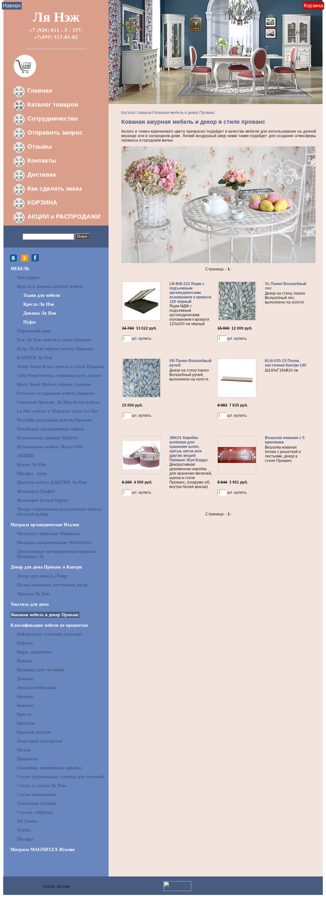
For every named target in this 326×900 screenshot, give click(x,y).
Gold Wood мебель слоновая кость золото (59, 375)
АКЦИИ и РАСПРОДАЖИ (64, 216)
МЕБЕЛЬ (20, 268)
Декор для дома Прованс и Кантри (46, 567)
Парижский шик (34, 331)
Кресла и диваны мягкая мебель (50, 286)
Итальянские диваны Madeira (47, 438)
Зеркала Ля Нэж (33, 593)
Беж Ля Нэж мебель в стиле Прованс (54, 340)
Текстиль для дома (30, 604)
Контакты (41, 160)
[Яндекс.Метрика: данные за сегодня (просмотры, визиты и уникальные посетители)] (177, 886)
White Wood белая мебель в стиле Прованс (60, 366)
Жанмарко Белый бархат (42, 500)
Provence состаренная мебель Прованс (56, 393)
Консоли (25, 705)
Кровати (25, 723)
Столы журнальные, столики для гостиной (60, 776)
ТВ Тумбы (27, 821)
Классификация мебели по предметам (49, 625)
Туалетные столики (36, 803)
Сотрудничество (52, 118)
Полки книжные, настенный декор (52, 585)
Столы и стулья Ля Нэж (41, 785)
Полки (23, 750)
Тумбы (24, 830)
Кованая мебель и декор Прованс (45, 614)
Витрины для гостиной (40, 669)
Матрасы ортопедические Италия (45, 524)
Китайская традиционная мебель (50, 429)
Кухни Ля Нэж (31, 464)
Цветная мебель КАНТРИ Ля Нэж (52, 482)
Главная (39, 90)
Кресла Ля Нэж (38, 304)
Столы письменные (37, 794)
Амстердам (28, 277)
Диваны (25, 678)
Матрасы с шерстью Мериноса (48, 533)
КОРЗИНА (42, 202)
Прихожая (27, 759)
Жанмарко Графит (36, 491)
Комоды (25, 696)
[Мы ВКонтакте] (15, 260)
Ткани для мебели (41, 295)
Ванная (24, 661)
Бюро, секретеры (34, 652)
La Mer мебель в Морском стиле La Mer (57, 411)
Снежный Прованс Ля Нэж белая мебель (58, 402)
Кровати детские (34, 732)
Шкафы (25, 839)
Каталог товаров (52, 104)
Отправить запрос (55, 132)
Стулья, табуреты (35, 812)
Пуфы (29, 322)
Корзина (313, 5)
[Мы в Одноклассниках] (24, 260)
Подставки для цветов (40, 741)
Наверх (12, 5)
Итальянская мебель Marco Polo (50, 446)
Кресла (24, 714)
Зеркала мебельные (36, 687)
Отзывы (39, 146)
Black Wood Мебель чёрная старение (54, 384)
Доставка (41, 174)
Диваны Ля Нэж (39, 313)
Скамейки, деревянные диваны (49, 767)
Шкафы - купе (31, 473)
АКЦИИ (25, 455)
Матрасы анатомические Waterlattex (54, 542)
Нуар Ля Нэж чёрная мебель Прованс (55, 348)
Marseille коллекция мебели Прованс (54, 420)
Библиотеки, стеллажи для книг (49, 634)
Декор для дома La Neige (42, 576)
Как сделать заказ (54, 188)
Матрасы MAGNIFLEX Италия (43, 849)
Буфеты (25, 643)
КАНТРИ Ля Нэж (35, 357)
